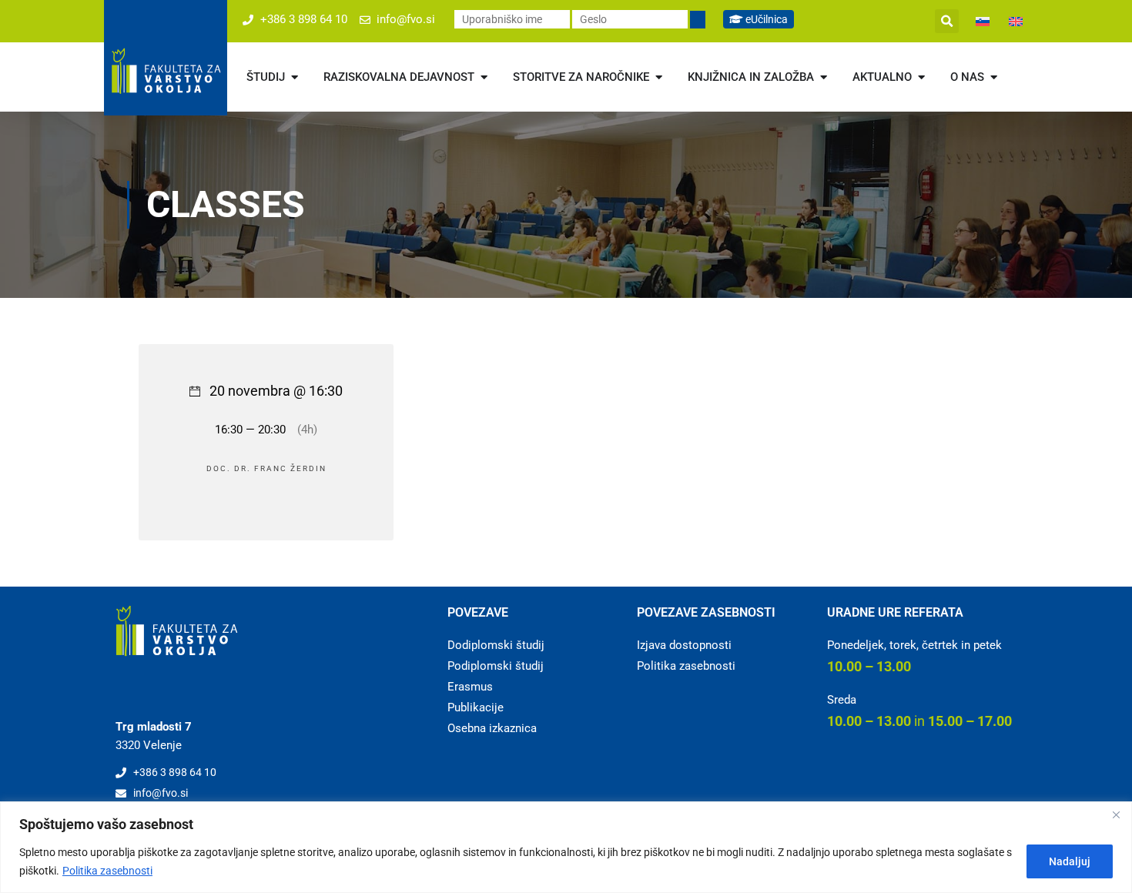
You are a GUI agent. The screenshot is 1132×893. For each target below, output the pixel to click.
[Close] (1116, 814)
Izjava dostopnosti (684, 645)
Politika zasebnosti (107, 871)
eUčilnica (765, 19)
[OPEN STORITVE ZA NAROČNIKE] (659, 77)
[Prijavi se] (697, 19)
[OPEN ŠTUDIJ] (294, 77)
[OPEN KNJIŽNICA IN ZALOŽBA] (823, 77)
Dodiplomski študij (495, 645)
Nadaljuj (1069, 861)
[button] (947, 21)
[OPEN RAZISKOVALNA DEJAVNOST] (484, 77)
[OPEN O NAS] (994, 77)
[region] (566, 847)
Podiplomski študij (495, 666)
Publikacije (475, 707)
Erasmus (470, 687)
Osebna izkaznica (492, 728)
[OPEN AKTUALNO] (921, 77)
